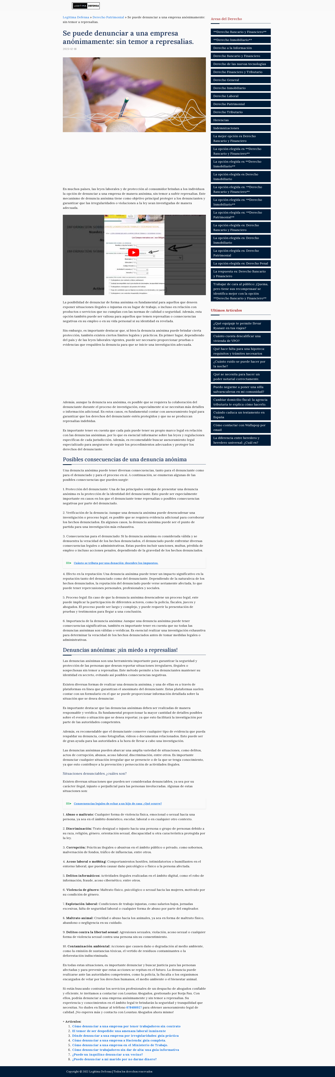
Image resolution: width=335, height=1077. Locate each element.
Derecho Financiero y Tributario (237, 72)
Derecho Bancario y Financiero (236, 56)
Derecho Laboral (226, 96)
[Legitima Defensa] (86, 5)
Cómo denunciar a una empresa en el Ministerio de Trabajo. (120, 1045)
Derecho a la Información (232, 48)
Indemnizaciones (226, 128)
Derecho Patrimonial (108, 17)
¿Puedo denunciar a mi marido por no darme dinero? (114, 1059)
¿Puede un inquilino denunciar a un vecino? (107, 1054)
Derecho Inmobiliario (229, 88)
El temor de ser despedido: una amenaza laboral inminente (119, 1031)
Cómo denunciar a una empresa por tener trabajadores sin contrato (126, 1026)
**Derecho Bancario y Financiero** (239, 32)
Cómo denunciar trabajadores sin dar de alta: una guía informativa (125, 1050)
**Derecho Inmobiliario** (232, 40)
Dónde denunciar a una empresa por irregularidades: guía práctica (125, 1036)
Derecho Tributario (228, 112)
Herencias (221, 120)
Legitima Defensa (76, 17)
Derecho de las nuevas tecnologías (239, 64)
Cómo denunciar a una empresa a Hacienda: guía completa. (119, 1040)
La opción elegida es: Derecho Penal (240, 263)
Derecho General (226, 80)
